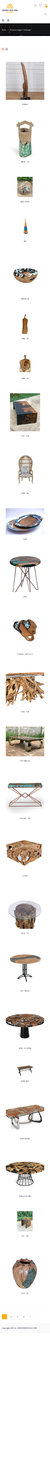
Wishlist (40, 5)
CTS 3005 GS (25, 761)
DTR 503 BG (25, 1139)
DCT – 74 (25, 933)
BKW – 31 (25, 162)
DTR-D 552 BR (25, 1196)
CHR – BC (25, 493)
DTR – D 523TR (25, 1048)
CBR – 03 (25, 378)
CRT (25, 597)
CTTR (25, 876)
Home (4, 30)
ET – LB (25, 1236)
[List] (7, 49)
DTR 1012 (25, 1081)
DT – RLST (25, 991)
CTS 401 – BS (25, 818)
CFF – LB (25, 436)
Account (35, 5)
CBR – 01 (25, 339)
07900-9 (25, 104)
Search (45, 14)
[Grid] (3, 49)
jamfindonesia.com (27, 1328)
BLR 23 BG (25, 202)
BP (25, 241)
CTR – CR (25, 712)
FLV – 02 (25, 1293)
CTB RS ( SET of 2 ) (25, 654)
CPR (25, 539)
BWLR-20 (25, 299)
